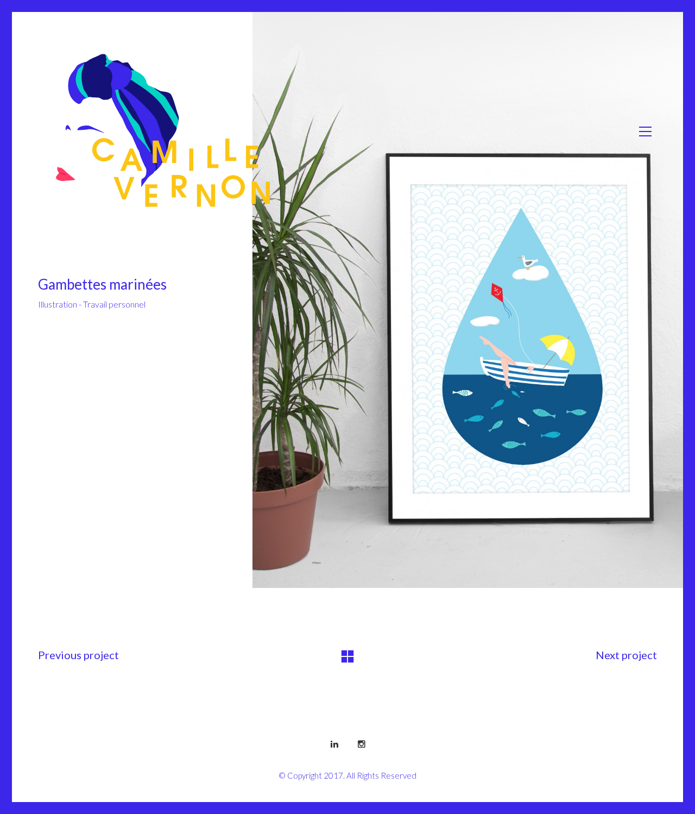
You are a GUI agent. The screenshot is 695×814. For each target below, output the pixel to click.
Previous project (78, 654)
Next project (626, 654)
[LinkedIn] (334, 743)
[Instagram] (361, 743)
